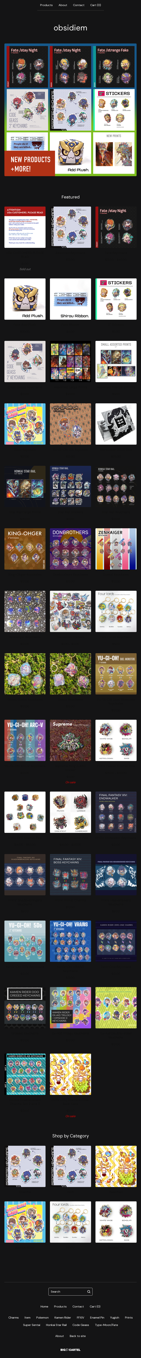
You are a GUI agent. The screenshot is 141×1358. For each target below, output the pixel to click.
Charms (13, 1317)
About (63, 5)
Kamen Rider (63, 1317)
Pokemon (42, 1317)
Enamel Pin (97, 1317)
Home (44, 1306)
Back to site (78, 1336)
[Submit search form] (89, 1291)
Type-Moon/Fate (106, 1325)
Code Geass (81, 1325)
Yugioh (114, 1317)
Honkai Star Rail (56, 1325)
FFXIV (80, 1317)
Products (46, 5)
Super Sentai (31, 1325)
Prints (129, 1317)
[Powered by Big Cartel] (70, 1349)
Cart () (95, 5)
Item (27, 1317)
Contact (78, 5)
